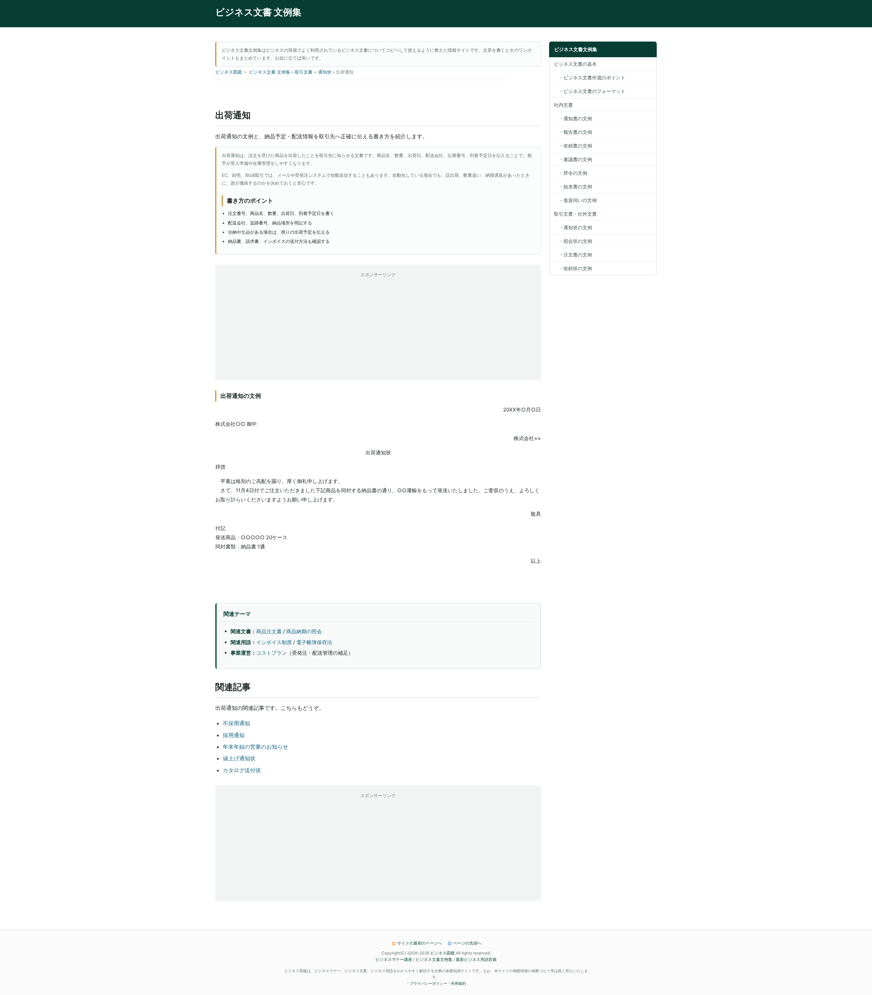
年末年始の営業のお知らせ (255, 746)
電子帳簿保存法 (314, 642)
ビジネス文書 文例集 (258, 12)
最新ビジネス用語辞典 (476, 959)
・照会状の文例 (573, 241)
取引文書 (303, 72)
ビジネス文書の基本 (575, 64)
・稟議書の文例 (573, 159)
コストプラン (271, 653)
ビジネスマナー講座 (393, 959)
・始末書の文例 (573, 186)
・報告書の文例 (573, 132)
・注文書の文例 (573, 255)
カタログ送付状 (242, 770)
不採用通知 (236, 723)
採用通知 (234, 735)
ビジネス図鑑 (228, 72)
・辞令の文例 (570, 173)
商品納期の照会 (304, 631)
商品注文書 (269, 631)
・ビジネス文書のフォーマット (589, 91)
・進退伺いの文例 (575, 200)
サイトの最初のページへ (419, 943)
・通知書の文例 (573, 118)
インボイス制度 (274, 642)
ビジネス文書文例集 (434, 959)
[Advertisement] (378, 326)
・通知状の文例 (573, 227)
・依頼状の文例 (573, 268)
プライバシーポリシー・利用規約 (438, 983)
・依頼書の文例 (573, 146)
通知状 (324, 72)
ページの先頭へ (467, 943)
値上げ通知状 (239, 758)
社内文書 (563, 105)
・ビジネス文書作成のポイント (589, 77)
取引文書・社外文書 (575, 214)
